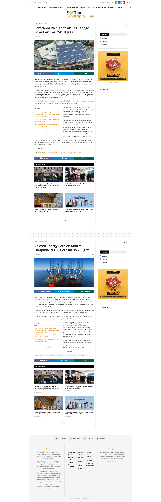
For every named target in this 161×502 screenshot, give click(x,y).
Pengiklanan (45, 2)
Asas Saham (42, 7)
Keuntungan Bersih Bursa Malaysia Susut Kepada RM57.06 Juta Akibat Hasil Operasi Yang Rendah (46, 114)
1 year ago (38, 189)
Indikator (80, 455)
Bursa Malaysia (42, 152)
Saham (40, 23)
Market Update (80, 460)
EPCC (50, 152)
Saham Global (85, 7)
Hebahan (80, 452)
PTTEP (75, 355)
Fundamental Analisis (55, 7)
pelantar (52, 355)
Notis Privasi (33, 2)
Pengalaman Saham (99, 7)
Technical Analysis (89, 459)
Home (35, 23)
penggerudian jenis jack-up (64, 355)
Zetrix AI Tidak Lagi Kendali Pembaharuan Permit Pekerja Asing (47, 210)
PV (64, 152)
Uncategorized (90, 465)
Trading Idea (89, 463)
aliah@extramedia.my (112, 462)
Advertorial (71, 452)
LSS (61, 152)
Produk (119, 7)
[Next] (49, 131)
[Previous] (46, 131)
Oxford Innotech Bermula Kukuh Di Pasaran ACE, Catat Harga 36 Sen (78, 185)
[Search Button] (125, 25)
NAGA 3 (46, 355)
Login (129, 2)
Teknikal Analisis (72, 7)
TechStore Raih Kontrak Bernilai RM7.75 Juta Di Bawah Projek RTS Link (79, 210)
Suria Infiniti (77, 152)
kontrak (56, 152)
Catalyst (45, 23)
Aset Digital (71, 457)
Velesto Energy (83, 355)
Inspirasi (111, 7)
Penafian (39, 2)
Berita (71, 460)
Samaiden (69, 152)
